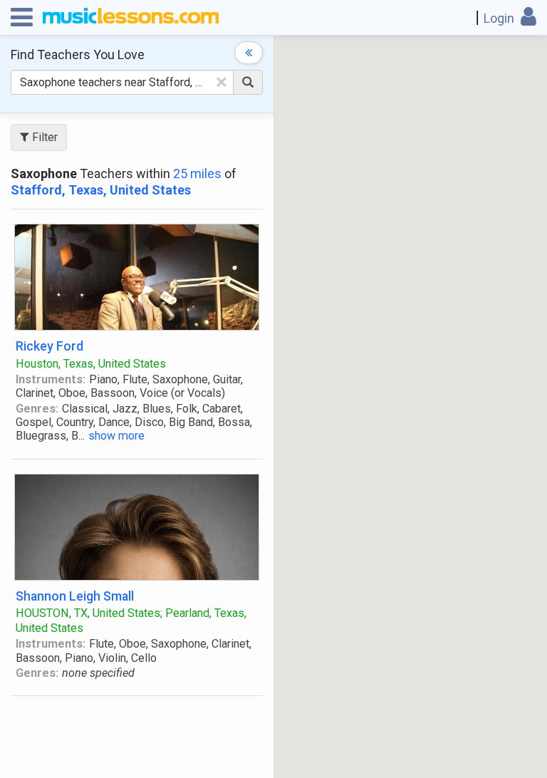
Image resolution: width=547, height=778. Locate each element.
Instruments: (50, 379)
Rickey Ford (49, 345)
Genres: (37, 408)
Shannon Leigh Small (75, 595)
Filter (43, 137)
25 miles (197, 173)
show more (116, 435)
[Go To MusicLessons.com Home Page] (131, 18)
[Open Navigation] (22, 18)
